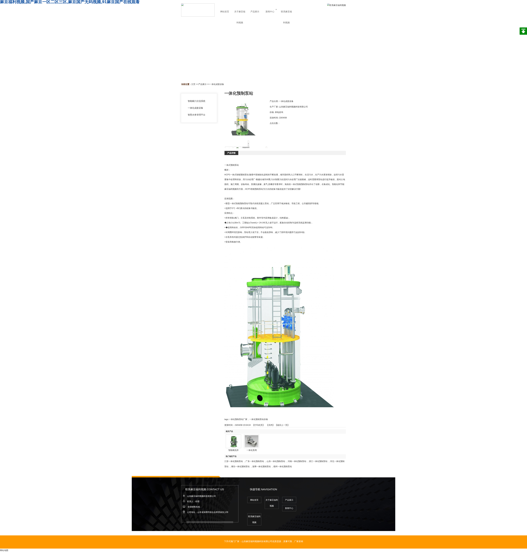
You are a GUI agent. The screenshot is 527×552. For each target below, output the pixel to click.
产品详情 (231, 153)
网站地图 (4, 550)
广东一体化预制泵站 (255, 461)
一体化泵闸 (251, 450)
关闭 (270, 425)
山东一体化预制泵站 (276, 461)
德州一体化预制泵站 (282, 466)
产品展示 (202, 84)
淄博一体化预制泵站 (261, 466)
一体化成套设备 (217, 84)
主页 (193, 84)
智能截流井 (233, 450)
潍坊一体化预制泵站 (240, 466)
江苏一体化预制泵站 (233, 461)
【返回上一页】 (282, 425)
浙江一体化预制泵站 (318, 461)
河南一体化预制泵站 (297, 461)
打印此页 (258, 425)
